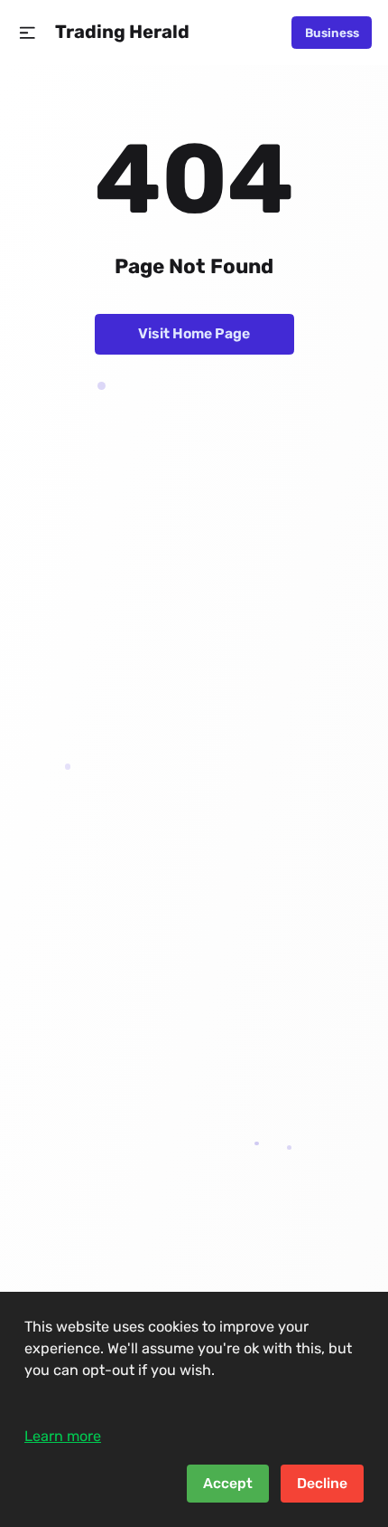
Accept (228, 1483)
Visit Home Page (194, 333)
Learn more (62, 1436)
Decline (322, 1483)
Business (332, 32)
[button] (27, 33)
